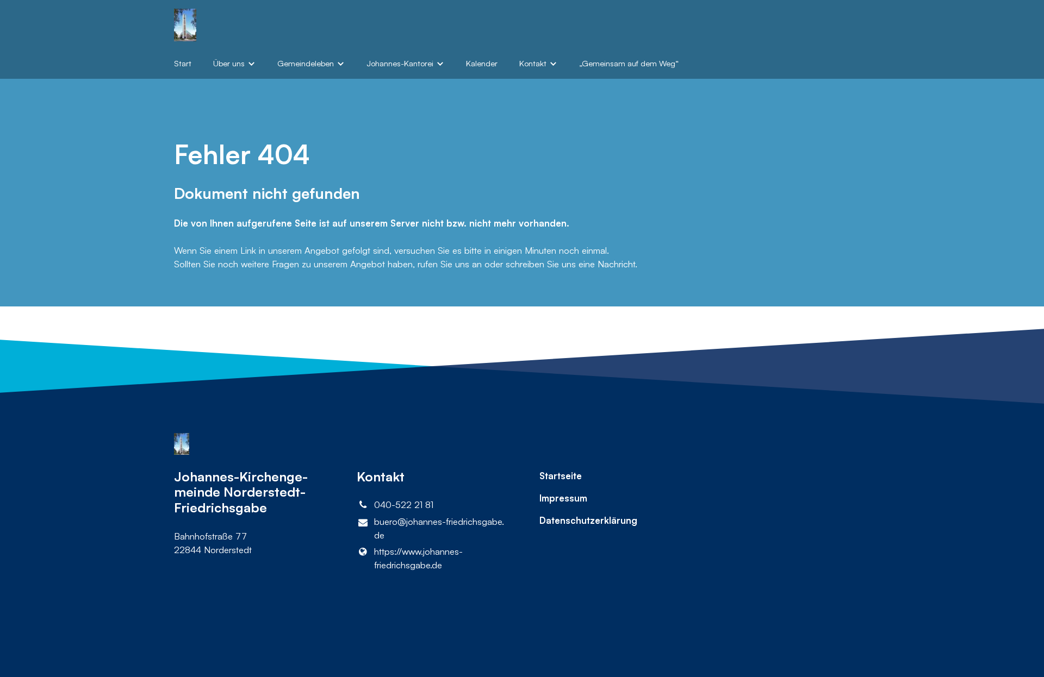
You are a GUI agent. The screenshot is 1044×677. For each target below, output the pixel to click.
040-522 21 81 (403, 504)
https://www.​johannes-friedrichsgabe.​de (418, 558)
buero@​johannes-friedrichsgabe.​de (439, 528)
